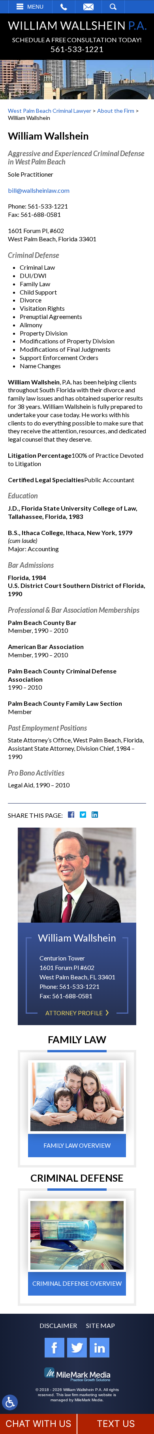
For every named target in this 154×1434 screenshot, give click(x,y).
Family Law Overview (77, 1145)
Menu (35, 7)
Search (113, 6)
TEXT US (116, 1423)
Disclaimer (58, 1325)
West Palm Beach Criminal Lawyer (49, 110)
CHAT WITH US (38, 1423)
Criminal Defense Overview (77, 1283)
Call (64, 6)
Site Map (100, 1325)
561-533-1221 (77, 49)
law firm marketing (81, 1395)
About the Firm (115, 110)
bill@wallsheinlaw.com (38, 190)
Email (88, 6)
